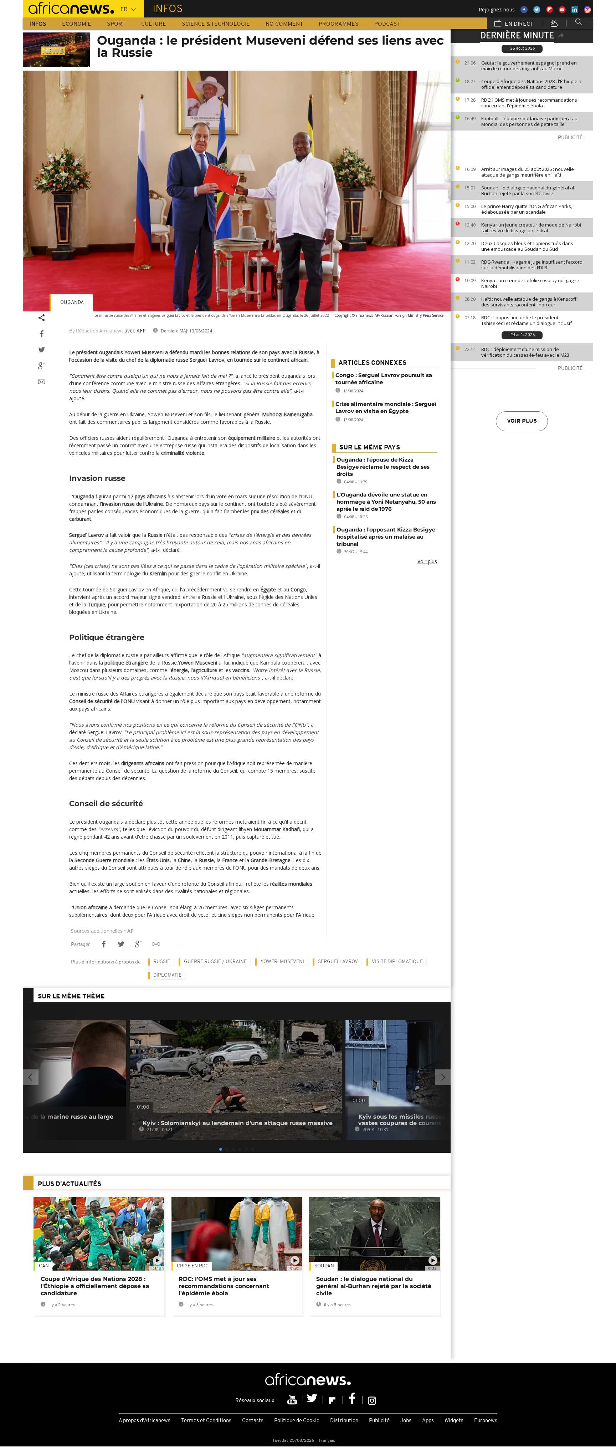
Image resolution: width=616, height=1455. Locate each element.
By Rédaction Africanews (96, 331)
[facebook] (353, 1400)
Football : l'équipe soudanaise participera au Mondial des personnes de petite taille (529, 121)
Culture (153, 24)
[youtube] (293, 1400)
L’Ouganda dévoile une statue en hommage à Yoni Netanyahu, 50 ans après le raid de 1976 (386, 501)
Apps (428, 1421)
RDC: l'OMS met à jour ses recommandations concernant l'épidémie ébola (529, 102)
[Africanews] (68, 7)
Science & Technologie (216, 24)
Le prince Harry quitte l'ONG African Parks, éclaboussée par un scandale (526, 209)
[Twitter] (313, 1400)
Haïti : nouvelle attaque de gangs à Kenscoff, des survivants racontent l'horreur (529, 301)
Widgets (454, 1421)
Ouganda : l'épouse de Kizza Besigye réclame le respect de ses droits (383, 466)
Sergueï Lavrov (338, 962)
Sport (116, 24)
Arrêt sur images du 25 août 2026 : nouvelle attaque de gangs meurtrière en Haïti (527, 172)
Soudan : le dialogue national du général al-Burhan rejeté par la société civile (528, 190)
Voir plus (522, 421)
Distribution (344, 1421)
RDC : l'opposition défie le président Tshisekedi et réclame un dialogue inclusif (526, 320)
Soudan (324, 1266)
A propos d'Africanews (144, 1421)
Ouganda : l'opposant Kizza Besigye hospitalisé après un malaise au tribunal (386, 536)
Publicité (379, 1421)
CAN (44, 1266)
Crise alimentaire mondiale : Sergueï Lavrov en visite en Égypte (385, 407)
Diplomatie (167, 975)
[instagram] (372, 1400)
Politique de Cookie (296, 1421)
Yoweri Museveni (282, 962)
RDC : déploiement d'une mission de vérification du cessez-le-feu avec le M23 (525, 352)
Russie (161, 962)
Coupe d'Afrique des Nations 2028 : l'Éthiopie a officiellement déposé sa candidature (531, 84)
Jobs (405, 1421)
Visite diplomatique (397, 962)
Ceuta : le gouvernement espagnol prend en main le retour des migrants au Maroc (529, 65)
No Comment (284, 24)
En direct (518, 24)
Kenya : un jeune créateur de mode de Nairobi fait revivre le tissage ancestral (531, 227)
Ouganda (72, 302)
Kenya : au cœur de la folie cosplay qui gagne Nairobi (530, 283)
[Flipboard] (333, 1400)
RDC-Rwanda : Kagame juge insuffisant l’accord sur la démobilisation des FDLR (531, 264)
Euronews (485, 1421)
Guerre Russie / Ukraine (215, 962)
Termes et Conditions (206, 1421)
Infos (38, 24)
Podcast (387, 24)
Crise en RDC (193, 1266)
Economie (76, 24)
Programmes (339, 24)
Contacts (252, 1421)
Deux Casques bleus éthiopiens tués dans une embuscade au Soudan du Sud (527, 246)
